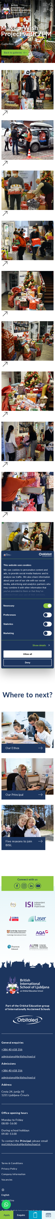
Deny (27, 662)
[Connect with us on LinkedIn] (31, 886)
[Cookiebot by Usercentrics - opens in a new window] (39, 555)
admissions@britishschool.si (18, 1056)
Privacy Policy (9, 1168)
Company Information (13, 1174)
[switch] (47, 615)
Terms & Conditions (12, 1163)
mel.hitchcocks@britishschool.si (20, 1144)
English (5, 1194)
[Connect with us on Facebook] (17, 886)
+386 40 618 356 (11, 1049)
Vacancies (6, 1179)
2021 (21, 44)
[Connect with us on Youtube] (38, 886)
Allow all (27, 654)
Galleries (7, 44)
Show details (39, 645)
